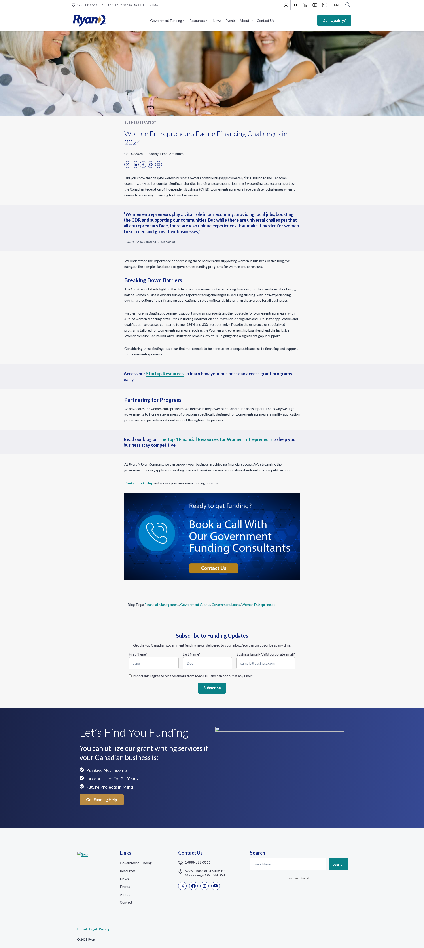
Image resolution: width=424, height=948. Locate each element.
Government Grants (195, 604)
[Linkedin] (305, 5)
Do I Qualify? (334, 20)
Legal (93, 929)
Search (338, 863)
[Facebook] (295, 5)
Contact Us (265, 20)
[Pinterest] (151, 164)
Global (82, 929)
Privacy (104, 929)
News (217, 20)
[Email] (324, 5)
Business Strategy (140, 122)
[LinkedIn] (135, 164)
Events (230, 20)
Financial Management (161, 604)
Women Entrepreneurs (258, 604)
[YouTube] (315, 5)
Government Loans (226, 604)
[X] (286, 5)
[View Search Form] (347, 5)
